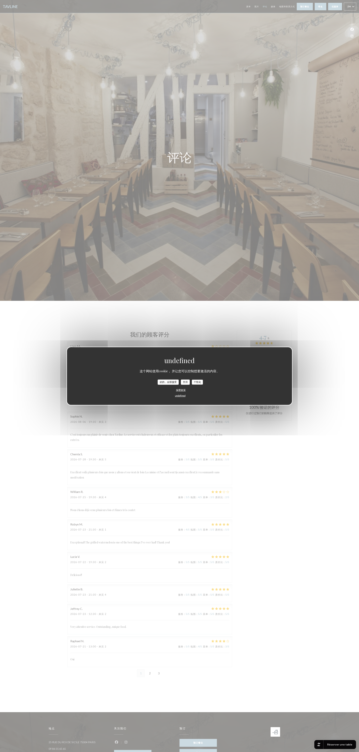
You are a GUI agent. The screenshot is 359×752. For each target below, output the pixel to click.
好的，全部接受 (168, 382)
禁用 (185, 382)
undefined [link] (180, 395)
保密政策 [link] (181, 390)
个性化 (197, 382)
